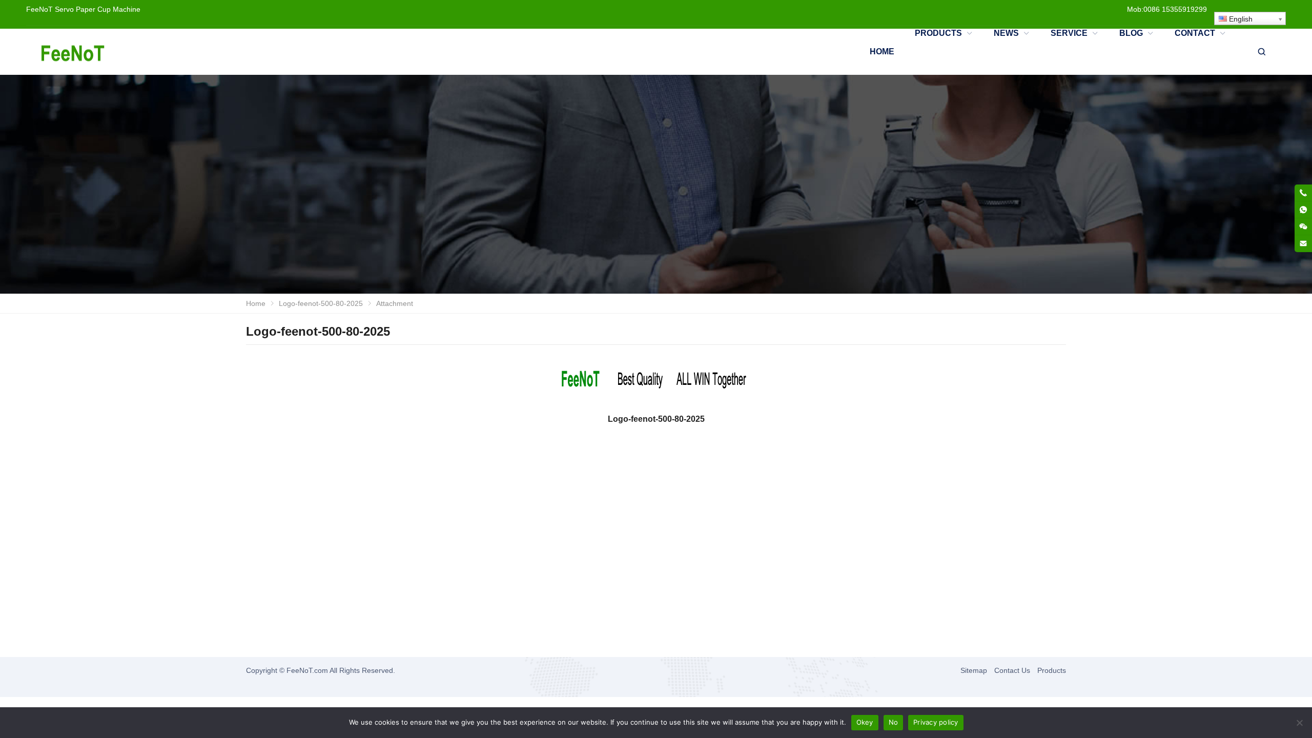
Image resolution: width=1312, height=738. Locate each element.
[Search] (1261, 52)
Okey (864, 722)
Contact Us (1012, 670)
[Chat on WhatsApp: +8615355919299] (1303, 209)
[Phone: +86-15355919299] (1303, 192)
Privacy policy (935, 722)
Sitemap (973, 670)
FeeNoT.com (307, 670)
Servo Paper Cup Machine (97, 9)
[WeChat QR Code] (1303, 226)
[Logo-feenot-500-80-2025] (656, 381)
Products (1051, 670)
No (893, 722)
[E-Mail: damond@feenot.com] (1303, 243)
